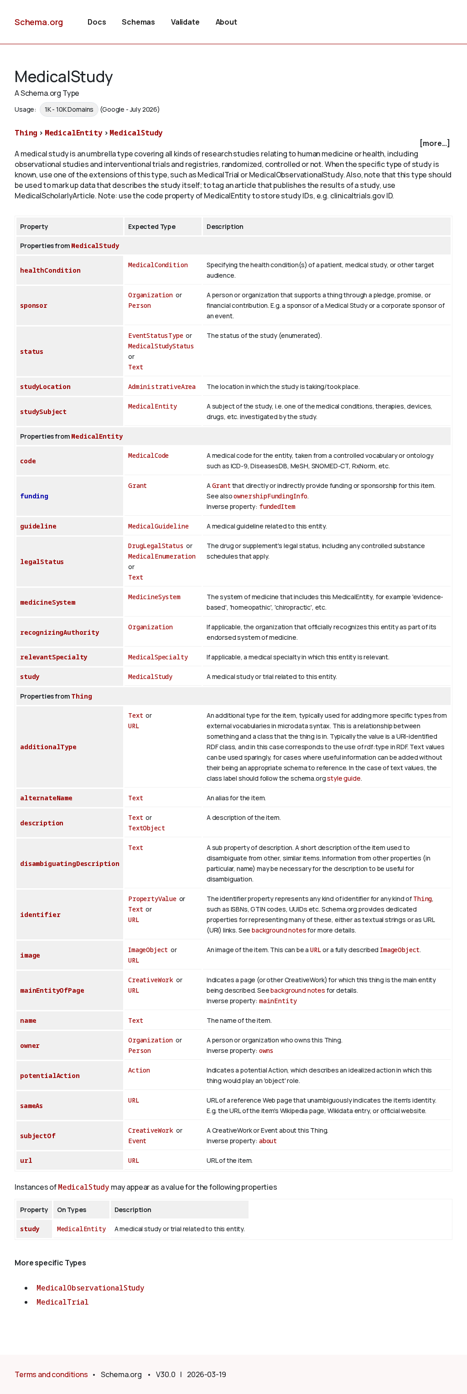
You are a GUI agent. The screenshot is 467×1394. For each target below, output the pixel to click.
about (268, 1140)
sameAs (31, 1105)
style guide (343, 778)
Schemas (138, 22)
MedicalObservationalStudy (90, 1288)
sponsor (33, 305)
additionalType (48, 746)
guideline (38, 526)
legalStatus (42, 561)
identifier (40, 914)
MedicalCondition (157, 264)
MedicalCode (148, 455)
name (28, 1020)
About (226, 22)
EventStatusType (155, 335)
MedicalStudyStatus (161, 346)
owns (266, 1050)
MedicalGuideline (158, 526)
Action (139, 1070)
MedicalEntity (74, 133)
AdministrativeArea (162, 386)
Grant (137, 485)
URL (134, 725)
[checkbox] (233, 143)
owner (30, 1045)
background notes (279, 930)
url (26, 1160)
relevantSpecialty (53, 657)
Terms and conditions (51, 1374)
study (29, 676)
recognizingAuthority (59, 632)
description (41, 823)
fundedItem (277, 506)
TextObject (146, 828)
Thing (26, 133)
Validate (185, 22)
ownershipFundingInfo (270, 496)
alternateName (46, 797)
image (30, 955)
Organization (150, 294)
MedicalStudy (136, 133)
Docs (97, 22)
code (28, 460)
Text (135, 367)
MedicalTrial (62, 1302)
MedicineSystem (154, 596)
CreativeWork (150, 979)
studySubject (43, 411)
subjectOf (38, 1135)
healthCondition (50, 270)
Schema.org (39, 21)
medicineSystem (47, 602)
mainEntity (277, 1000)
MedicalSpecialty (157, 657)
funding (34, 496)
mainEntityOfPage (52, 990)
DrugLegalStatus (156, 545)
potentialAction (50, 1075)
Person (139, 305)
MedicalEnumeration (162, 556)
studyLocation (45, 386)
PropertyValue (152, 898)
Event (137, 1140)
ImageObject (148, 949)
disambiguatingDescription (69, 863)
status (31, 351)
